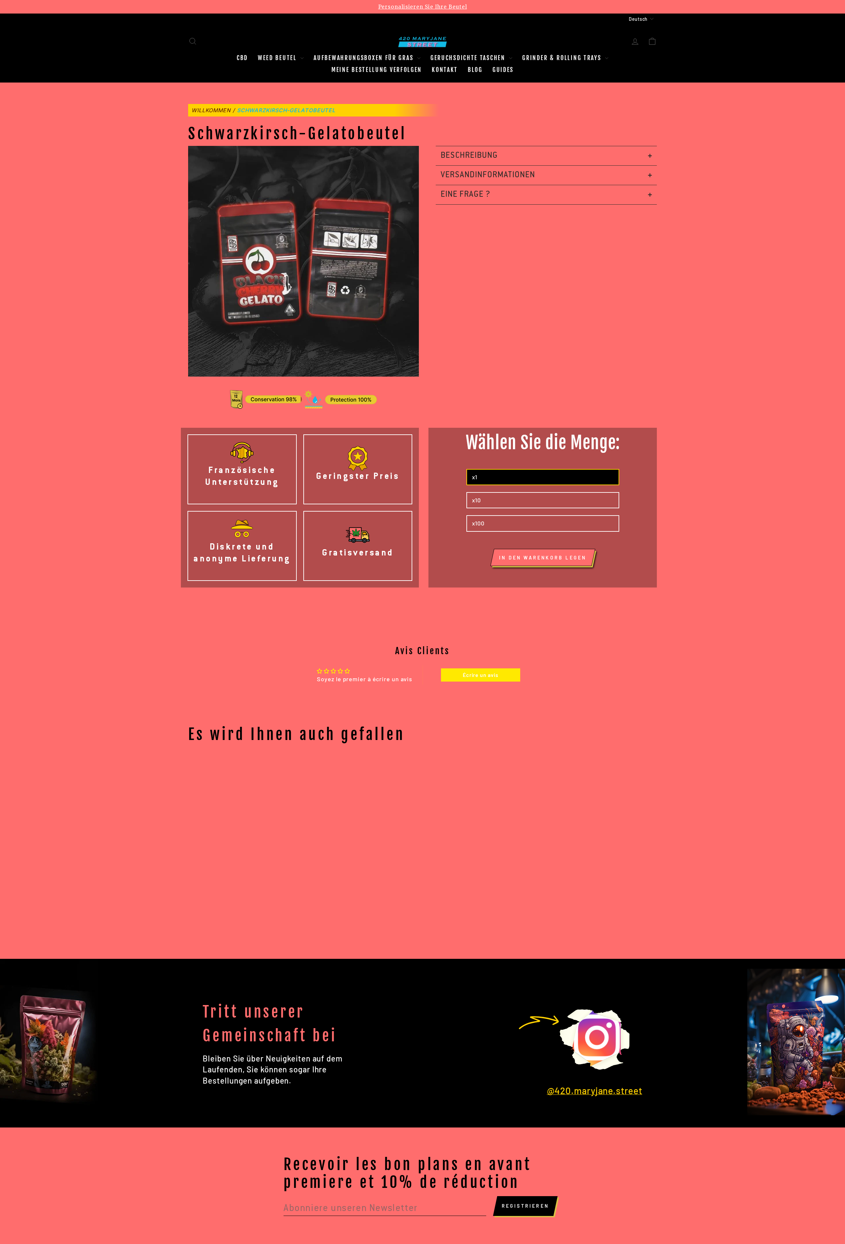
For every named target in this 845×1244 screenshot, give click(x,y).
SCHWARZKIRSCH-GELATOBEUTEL (286, 110)
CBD (242, 57)
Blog (475, 69)
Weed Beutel (278, 57)
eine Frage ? (465, 195)
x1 (475, 477)
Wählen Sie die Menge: (543, 443)
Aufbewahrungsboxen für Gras (365, 57)
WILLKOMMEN (211, 110)
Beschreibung (469, 156)
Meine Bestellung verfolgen (376, 69)
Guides (503, 69)
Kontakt (445, 69)
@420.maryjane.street (594, 1090)
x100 (478, 523)
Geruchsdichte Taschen (468, 57)
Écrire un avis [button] (480, 675)
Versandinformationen (488, 175)
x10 (476, 500)
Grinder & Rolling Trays (562, 57)
